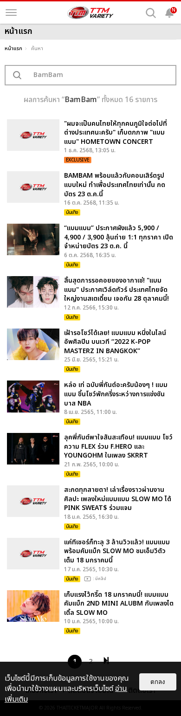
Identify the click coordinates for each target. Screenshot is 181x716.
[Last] (106, 661)
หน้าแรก (13, 48)
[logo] (90, 12)
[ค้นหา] (151, 13)
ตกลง (157, 681)
